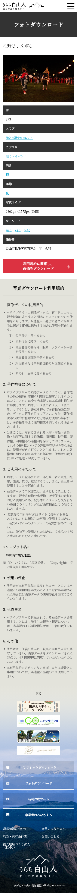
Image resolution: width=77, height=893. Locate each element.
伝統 (27, 230)
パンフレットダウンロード (38, 767)
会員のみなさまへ (53, 828)
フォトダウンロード (38, 783)
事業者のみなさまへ (38, 814)
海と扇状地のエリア (19, 138)
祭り (9, 230)
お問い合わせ (50, 836)
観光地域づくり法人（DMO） (16, 845)
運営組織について (15, 828)
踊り (18, 230)
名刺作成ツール (38, 799)
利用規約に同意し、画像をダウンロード (38, 266)
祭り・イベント (16, 156)
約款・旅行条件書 (15, 836)
